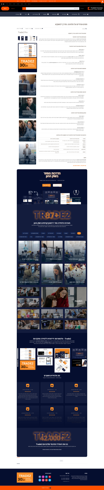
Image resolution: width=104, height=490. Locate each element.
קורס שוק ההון (83, 165)
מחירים (14, 3)
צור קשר (29, 3)
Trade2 (43, 487)
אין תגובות (83, 28)
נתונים (22, 3)
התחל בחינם (46, 185)
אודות (25, 3)
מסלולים (18, 3)
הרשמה (18, 1)
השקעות (60, 257)
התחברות (21, 1)
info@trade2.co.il (66, 481)
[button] (102, 1)
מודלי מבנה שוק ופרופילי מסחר (29, 158)
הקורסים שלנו (56, 185)
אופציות (83, 257)
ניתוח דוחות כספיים (31, 112)
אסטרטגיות (33, 89)
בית (7, 3)
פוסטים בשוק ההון (76, 165)
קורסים (10, 3)
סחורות (61, 460)
